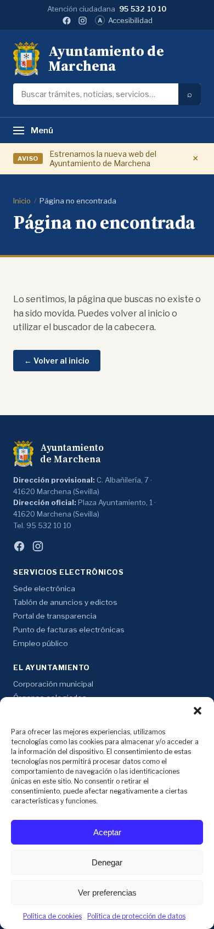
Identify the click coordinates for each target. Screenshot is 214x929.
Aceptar (107, 832)
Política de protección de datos (136, 916)
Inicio (22, 200)
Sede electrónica (44, 588)
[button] (197, 710)
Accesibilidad (125, 20)
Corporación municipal (53, 683)
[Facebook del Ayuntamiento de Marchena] (66, 20)
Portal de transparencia (55, 615)
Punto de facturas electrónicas (69, 629)
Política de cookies (52, 916)
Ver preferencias (107, 892)
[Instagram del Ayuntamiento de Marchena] (82, 20)
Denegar (107, 862)
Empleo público (40, 643)
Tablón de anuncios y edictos (65, 602)
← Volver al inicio (56, 360)
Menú (42, 130)
